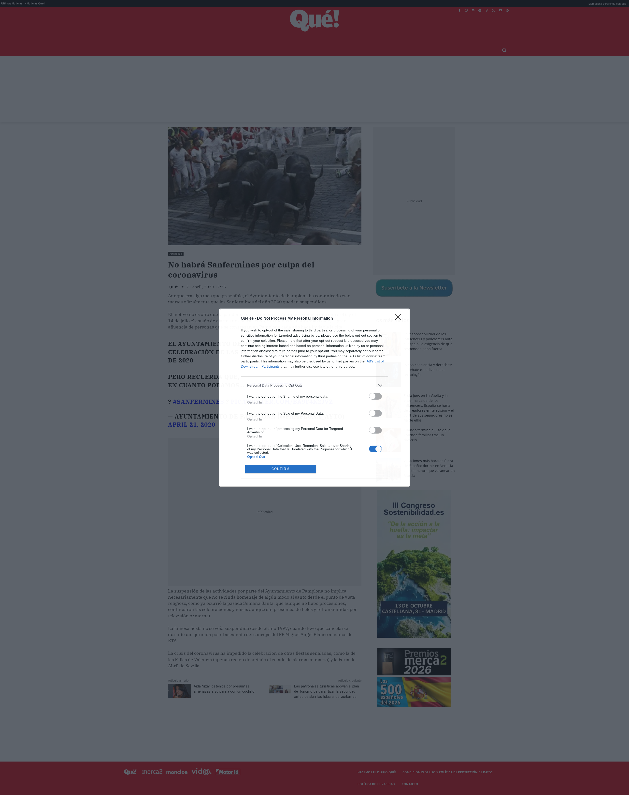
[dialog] (314, 397)
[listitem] (314, 385)
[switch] (375, 396)
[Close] (399, 318)
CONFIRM (281, 469)
